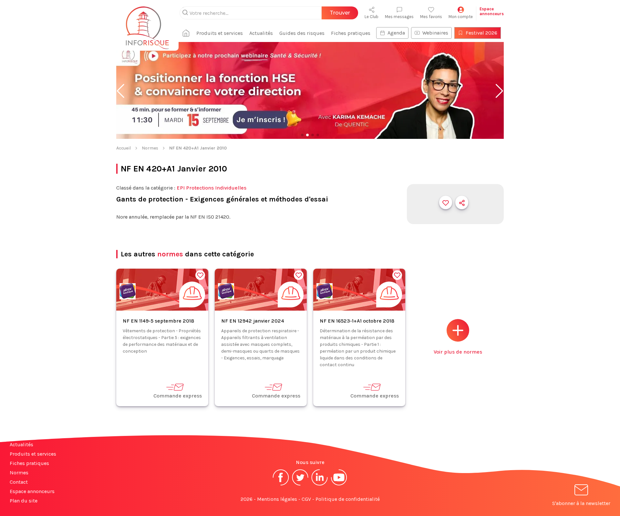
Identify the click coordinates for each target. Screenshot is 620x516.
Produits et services (219, 33)
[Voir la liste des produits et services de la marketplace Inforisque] (310, 91)
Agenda (396, 33)
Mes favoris (431, 16)
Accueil (123, 148)
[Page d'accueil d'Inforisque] (147, 24)
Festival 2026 (481, 33)
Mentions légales (277, 499)
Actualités (261, 33)
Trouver (340, 13)
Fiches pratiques (350, 33)
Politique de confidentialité (347, 499)
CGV (306, 499)
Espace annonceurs (32, 491)
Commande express (177, 396)
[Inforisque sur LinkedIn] (320, 485)
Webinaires (435, 33)
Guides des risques (302, 33)
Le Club (371, 16)
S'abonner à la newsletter (581, 503)
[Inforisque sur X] (300, 485)
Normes (150, 148)
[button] (120, 91)
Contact (19, 482)
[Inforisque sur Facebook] (281, 485)
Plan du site (23, 501)
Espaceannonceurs (492, 11)
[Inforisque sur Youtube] (339, 485)
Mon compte (461, 16)
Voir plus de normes (458, 352)
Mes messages (399, 16)
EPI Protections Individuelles (211, 188)
